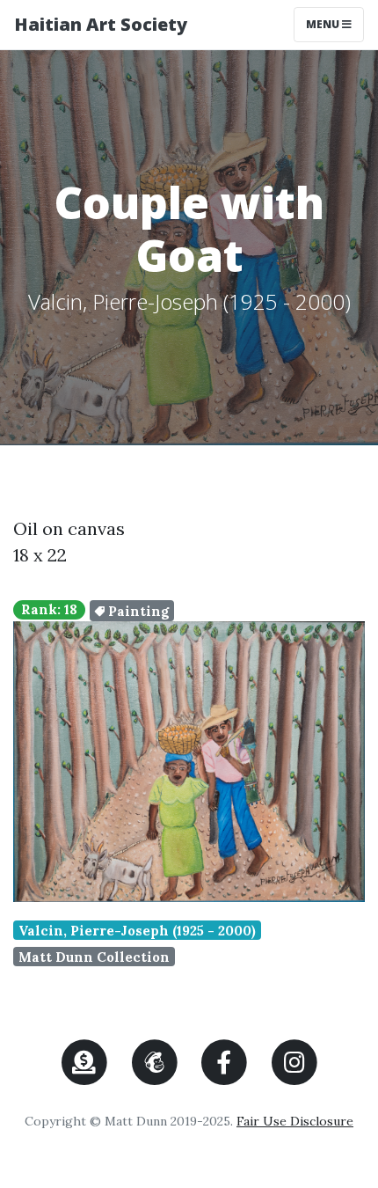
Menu (334, 24)
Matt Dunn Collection (94, 957)
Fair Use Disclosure (294, 1121)
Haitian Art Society (100, 24)
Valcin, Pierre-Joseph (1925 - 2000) (137, 930)
